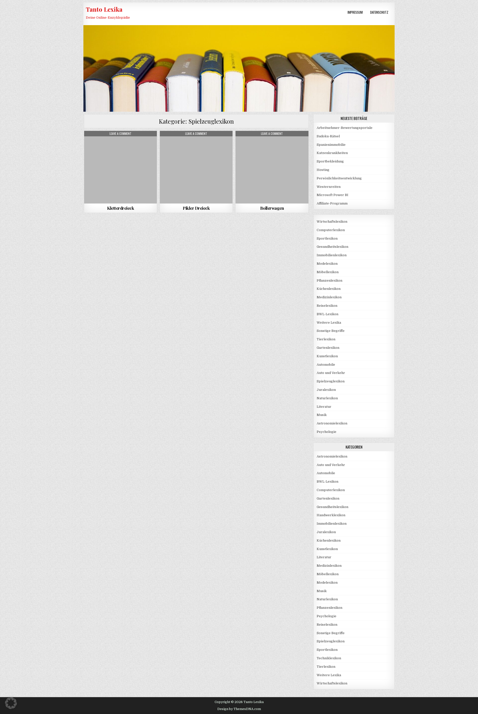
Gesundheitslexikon (332, 247)
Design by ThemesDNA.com (239, 709)
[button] (11, 703)
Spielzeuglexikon (120, 143)
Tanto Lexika (104, 9)
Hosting (323, 170)
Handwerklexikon (331, 515)
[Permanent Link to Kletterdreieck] (120, 167)
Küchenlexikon (329, 289)
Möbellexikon (328, 272)
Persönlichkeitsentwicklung (339, 178)
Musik (322, 415)
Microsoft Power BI (332, 195)
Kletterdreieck (120, 208)
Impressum (355, 12)
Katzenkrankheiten (332, 153)
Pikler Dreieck (196, 208)
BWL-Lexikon (327, 314)
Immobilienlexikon (332, 255)
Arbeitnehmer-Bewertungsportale (344, 128)
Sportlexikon (327, 238)
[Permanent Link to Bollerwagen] (272, 167)
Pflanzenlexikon (329, 280)
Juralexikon (326, 390)
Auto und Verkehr (331, 373)
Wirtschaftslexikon (332, 221)
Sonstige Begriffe (331, 331)
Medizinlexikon (329, 297)
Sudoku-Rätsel (328, 136)
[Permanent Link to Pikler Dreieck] (196, 167)
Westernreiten (329, 187)
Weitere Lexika (329, 322)
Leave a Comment (120, 133)
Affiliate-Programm (332, 203)
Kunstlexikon (327, 356)
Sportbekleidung (330, 161)
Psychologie (326, 432)
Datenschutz (379, 12)
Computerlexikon (331, 230)
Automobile (326, 364)
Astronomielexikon (332, 423)
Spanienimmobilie (331, 145)
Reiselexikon (327, 305)
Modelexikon (327, 263)
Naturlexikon (327, 398)
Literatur (324, 406)
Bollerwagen (272, 208)
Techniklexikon (329, 658)
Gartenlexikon (328, 348)
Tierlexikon (326, 339)
